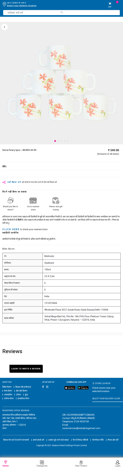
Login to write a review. (26, 368)
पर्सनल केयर (9, 398)
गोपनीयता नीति (98, 440)
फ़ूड (26, 394)
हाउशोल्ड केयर (23, 398)
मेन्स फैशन (8, 390)
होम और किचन (21, 390)
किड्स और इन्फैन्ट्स (23, 387)
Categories (42, 465)
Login (117, 465)
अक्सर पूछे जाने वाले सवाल (58, 440)
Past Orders (81, 465)
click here (11, 229)
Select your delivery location (22, 6)
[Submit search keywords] (61, 12)
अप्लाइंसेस (8, 394)
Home (6, 465)
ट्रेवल (18, 394)
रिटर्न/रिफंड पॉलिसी (80, 440)
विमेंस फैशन (6, 387)
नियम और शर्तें (113, 440)
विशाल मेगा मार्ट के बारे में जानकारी (16, 440)
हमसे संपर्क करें (38, 440)
